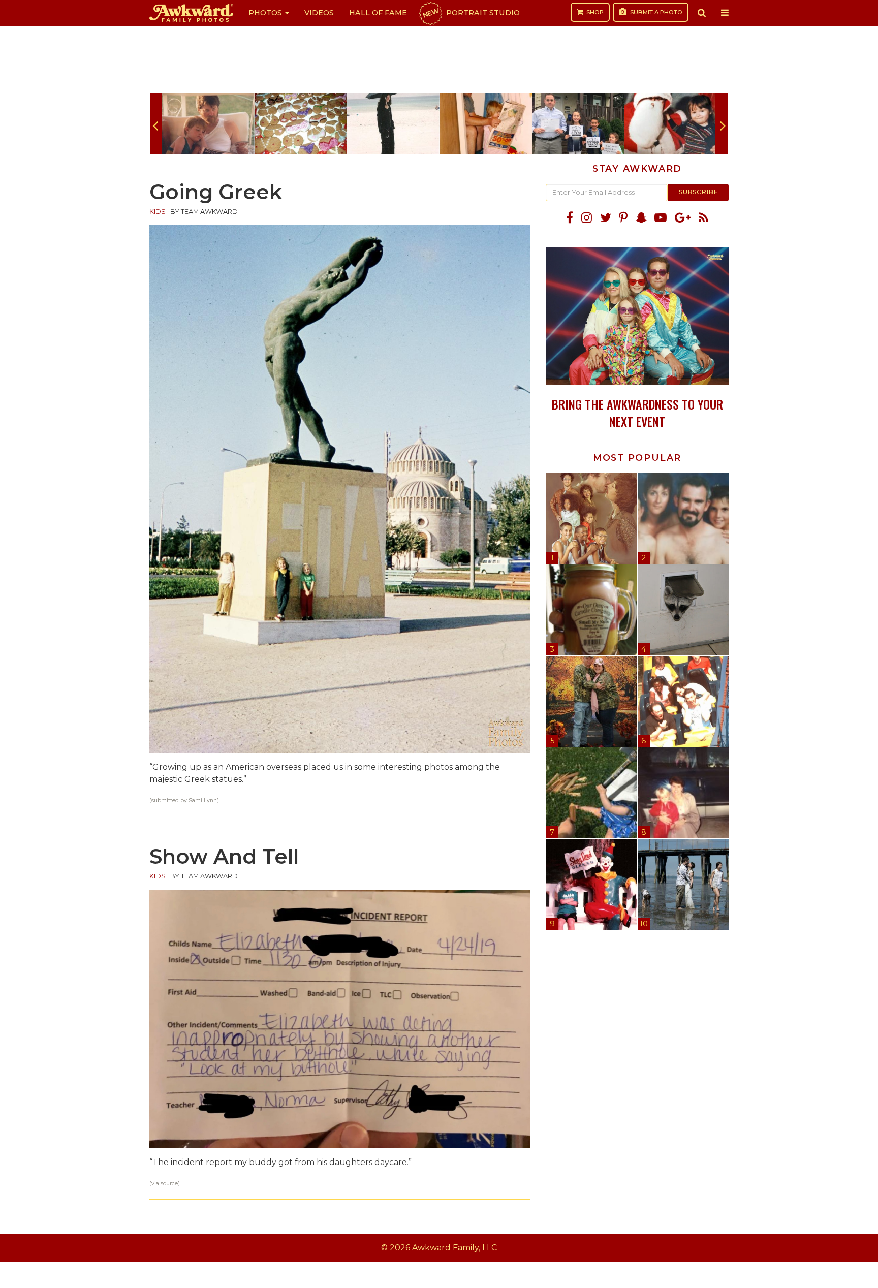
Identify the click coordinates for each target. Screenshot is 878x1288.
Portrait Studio (470, 12)
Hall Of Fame (378, 12)
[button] (701, 12)
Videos (319, 12)
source (169, 1183)
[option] (208, 123)
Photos (266, 12)
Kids (157, 211)
